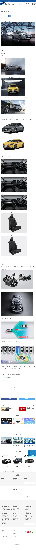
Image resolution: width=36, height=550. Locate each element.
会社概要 (3, 530)
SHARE (10, 398)
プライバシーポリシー (5, 533)
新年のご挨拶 (11, 408)
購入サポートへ (29, 496)
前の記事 (3, 405)
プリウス (15, 387)
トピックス (10, 407)
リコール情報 (15, 530)
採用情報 (3, 531)
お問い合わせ (15, 536)
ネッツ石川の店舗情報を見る (6, 377)
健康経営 (14, 533)
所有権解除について (16, 531)
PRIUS (24, 387)
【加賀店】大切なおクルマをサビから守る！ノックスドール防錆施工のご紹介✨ (6, 427)
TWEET (27, 398)
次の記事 (33, 405)
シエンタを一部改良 (15, 445)
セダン (27, 387)
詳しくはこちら (6, 466)
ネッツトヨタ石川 (10, 387)
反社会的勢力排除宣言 (5, 536)
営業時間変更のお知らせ (30, 408)
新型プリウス (19, 387)
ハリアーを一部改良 (3, 445)
